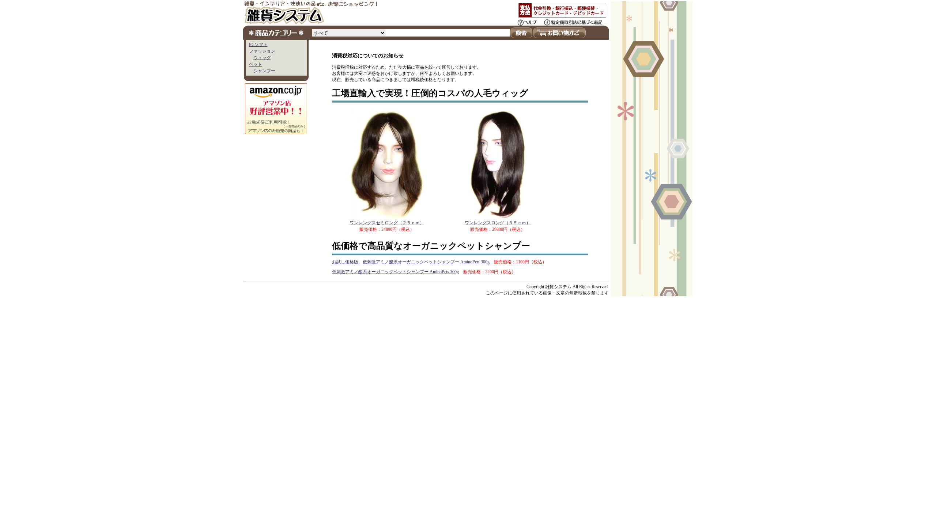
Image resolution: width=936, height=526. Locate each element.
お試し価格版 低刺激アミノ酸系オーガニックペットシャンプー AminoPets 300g (411, 261)
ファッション (262, 51)
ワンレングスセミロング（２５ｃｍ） (387, 222)
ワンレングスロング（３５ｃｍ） (498, 222)
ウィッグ (262, 57)
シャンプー (264, 70)
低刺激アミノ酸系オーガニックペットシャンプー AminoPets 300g (395, 271)
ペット (255, 64)
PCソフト (258, 44)
